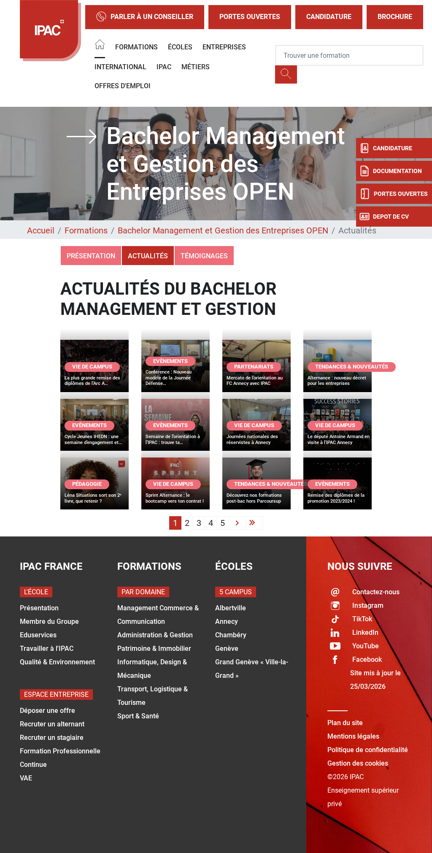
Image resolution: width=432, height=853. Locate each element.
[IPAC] (50, 30)
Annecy (226, 621)
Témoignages (204, 256)
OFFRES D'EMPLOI (122, 86)
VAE (26, 778)
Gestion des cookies (357, 763)
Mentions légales (353, 736)
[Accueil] (99, 46)
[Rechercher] (286, 74)
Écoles (180, 47)
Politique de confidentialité (367, 750)
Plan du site (345, 723)
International (120, 67)
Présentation (91, 256)
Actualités (148, 256)
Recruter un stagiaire (52, 738)
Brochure (395, 17)
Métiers (195, 67)
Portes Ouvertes (249, 17)
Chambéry (230, 635)
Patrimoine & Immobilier (154, 648)
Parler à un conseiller (152, 17)
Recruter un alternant (52, 724)
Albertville (230, 608)
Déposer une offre (47, 711)
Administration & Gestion (155, 635)
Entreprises (224, 47)
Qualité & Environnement (57, 662)
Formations (136, 47)
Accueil (40, 230)
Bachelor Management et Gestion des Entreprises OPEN (223, 230)
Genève (226, 648)
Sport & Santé (138, 716)
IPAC (164, 67)
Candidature (328, 17)
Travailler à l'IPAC (46, 648)
